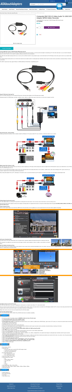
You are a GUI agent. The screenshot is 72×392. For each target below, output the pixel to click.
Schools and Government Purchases (35, 388)
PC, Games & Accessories (51, 9)
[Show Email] (65, 1)
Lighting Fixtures (42, 9)
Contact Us (11, 384)
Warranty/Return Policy (35, 386)
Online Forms (67, 9)
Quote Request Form (11, 386)
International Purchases (35, 384)
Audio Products (11, 9)
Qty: (37, 27)
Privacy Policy (59, 384)
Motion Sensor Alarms (33, 9)
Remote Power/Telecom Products (22, 9)
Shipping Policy (59, 386)
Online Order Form (11, 388)
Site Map (59, 388)
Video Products (4, 9)
